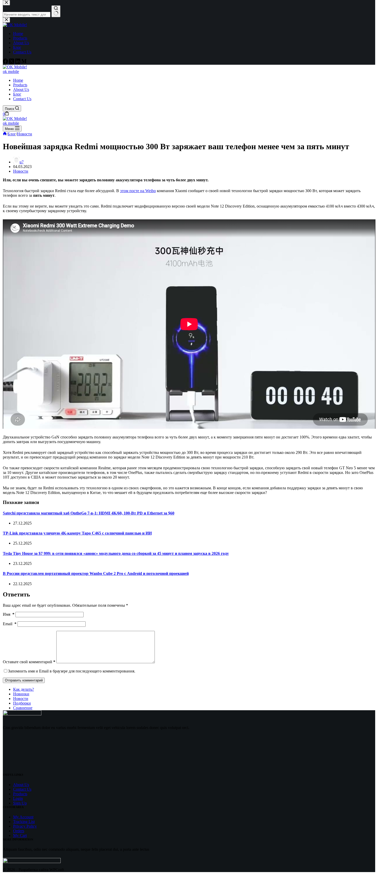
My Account (23, 817)
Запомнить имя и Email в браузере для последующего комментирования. (71, 671)
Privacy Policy (25, 826)
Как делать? (23, 689)
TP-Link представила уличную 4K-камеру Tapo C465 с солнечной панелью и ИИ (77, 533)
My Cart (20, 835)
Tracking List (24, 821)
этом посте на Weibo (138, 191)
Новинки (21, 694)
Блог (17, 94)
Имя (8, 614)
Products (20, 85)
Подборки (22, 703)
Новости (20, 171)
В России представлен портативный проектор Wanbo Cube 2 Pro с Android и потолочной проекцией (96, 573)
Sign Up (20, 803)
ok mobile (11, 71)
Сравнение (22, 708)
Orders (18, 831)
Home (18, 80)
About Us (21, 89)
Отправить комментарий (24, 680)
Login (18, 798)
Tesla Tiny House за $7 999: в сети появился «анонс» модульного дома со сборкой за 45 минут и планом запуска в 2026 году (116, 553)
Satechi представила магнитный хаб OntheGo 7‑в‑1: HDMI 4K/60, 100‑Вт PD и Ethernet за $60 (88, 513)
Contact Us (22, 99)
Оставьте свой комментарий (29, 662)
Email (9, 624)
